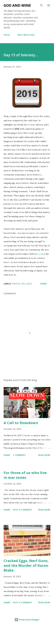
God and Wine (17, 5)
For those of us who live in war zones (25, 475)
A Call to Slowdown (21, 422)
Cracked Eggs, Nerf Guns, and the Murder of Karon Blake (26, 565)
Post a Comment (22, 509)
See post (39, 254)
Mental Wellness (22, 283)
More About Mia (26, 34)
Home (7, 34)
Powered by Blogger (28, 619)
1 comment (19, 455)
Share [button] (43, 283)
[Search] (41, 5)
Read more (44, 455)
